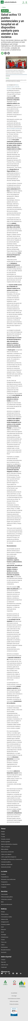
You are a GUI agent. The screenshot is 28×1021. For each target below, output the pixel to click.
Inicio (10, 2)
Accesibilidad (14, 993)
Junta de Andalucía (2, 2)
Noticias (4, 7)
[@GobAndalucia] (2, 973)
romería (9, 81)
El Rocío (24, 80)
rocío (7, 81)
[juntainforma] (16, 973)
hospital (21, 80)
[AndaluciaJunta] (13, 973)
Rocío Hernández (17, 81)
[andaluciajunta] (5, 973)
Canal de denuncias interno (14, 998)
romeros (12, 81)
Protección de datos (14, 1004)
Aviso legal (14, 995)
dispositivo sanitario (16, 80)
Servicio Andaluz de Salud (13, 128)
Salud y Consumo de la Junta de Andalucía (13, 86)
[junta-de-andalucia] (20, 973)
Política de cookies (14, 1001)
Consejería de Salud (9, 80)
